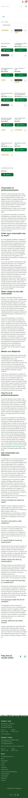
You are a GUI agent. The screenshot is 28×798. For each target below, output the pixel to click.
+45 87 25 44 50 (7, 741)
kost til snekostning (10, 287)
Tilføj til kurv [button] (8, 50)
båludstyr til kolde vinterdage (13, 446)
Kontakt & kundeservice (7, 756)
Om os (3, 765)
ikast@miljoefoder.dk (6, 727)
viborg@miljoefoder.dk (7, 743)
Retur (2, 758)
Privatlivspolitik (5, 773)
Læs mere (21, 50)
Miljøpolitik (4, 778)
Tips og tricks (4, 769)
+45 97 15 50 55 (7, 725)
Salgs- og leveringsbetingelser (9, 771)
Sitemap (3, 780)
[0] (26, 2)
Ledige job (4, 767)
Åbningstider (4, 760)
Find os (3, 763)
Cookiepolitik (4, 776)
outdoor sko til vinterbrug (17, 439)
